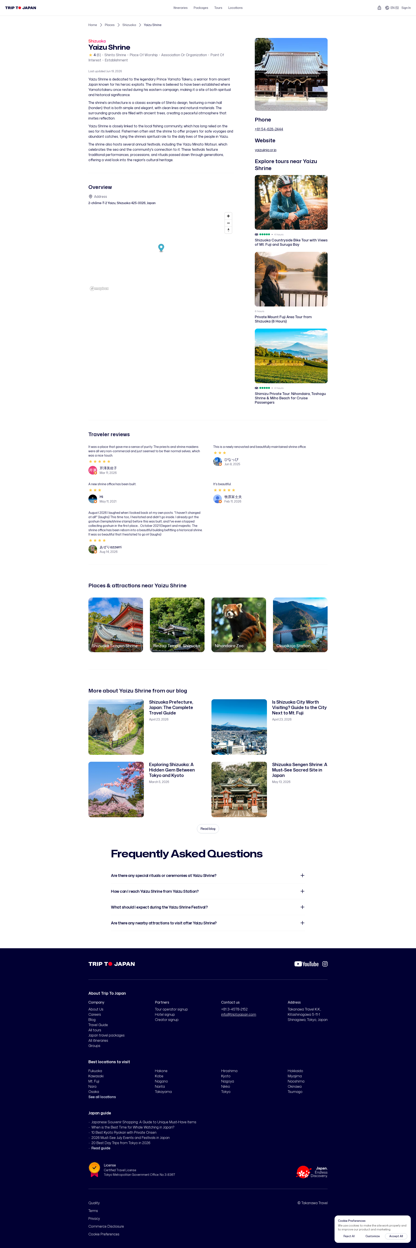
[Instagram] (325, 963)
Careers (94, 1014)
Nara (92, 1086)
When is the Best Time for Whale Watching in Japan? (132, 1127)
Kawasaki (96, 1076)
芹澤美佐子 (108, 468)
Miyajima (295, 1076)
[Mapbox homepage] (99, 288)
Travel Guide (98, 1024)
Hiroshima (229, 1070)
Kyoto (226, 1076)
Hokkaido (295, 1070)
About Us (95, 1009)
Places (110, 25)
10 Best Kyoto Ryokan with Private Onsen (123, 1132)
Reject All (349, 1236)
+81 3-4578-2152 (234, 1009)
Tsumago (295, 1091)
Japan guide (99, 1113)
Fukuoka (95, 1070)
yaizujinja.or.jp (265, 149)
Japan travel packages (106, 1035)
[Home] (20, 7)
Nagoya (227, 1081)
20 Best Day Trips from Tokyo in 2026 (120, 1142)
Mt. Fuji (93, 1081)
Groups (94, 1045)
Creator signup (167, 1019)
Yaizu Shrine (152, 25)
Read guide (100, 1148)
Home (92, 25)
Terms (93, 1210)
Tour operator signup (171, 1009)
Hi (101, 496)
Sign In (406, 8)
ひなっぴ (231, 459)
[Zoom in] (228, 216)
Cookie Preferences (103, 1234)
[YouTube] (306, 963)
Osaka (93, 1091)
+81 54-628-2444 (269, 129)
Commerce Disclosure (106, 1226)
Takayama (163, 1091)
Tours (218, 8)
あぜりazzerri (111, 547)
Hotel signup (165, 1014)
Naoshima (296, 1081)
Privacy (94, 1218)
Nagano (161, 1081)
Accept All (396, 1236)
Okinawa (295, 1086)
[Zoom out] (228, 222)
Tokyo (226, 1091)
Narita (160, 1086)
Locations (235, 8)
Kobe (159, 1076)
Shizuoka (129, 25)
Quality (94, 1203)
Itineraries (181, 8)
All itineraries (98, 1040)
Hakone (161, 1070)
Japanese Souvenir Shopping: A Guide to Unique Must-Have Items (143, 1122)
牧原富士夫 (233, 496)
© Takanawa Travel (312, 1203)
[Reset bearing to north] (228, 229)
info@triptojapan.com (238, 1014)
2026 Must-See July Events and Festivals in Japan (130, 1137)
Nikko (225, 1086)
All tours (94, 1030)
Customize (373, 1236)
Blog (92, 1019)
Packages (201, 8)
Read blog (208, 829)
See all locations (102, 1096)
